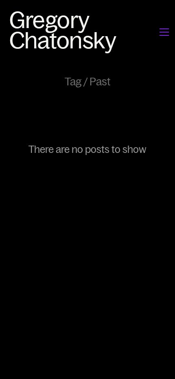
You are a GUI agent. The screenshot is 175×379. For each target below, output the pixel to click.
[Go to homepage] (65, 32)
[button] (164, 32)
